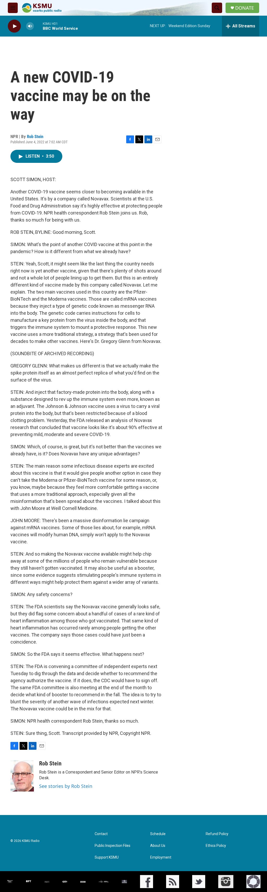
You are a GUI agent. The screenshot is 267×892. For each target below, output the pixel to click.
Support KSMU (107, 857)
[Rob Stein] (22, 776)
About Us (157, 846)
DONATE (244, 8)
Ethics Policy (216, 846)
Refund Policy (217, 834)
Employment (160, 857)
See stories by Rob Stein (65, 786)
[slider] (38, 26)
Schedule (158, 834)
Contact (101, 834)
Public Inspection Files (112, 846)
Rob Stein (35, 136)
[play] (14, 26)
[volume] (30, 26)
